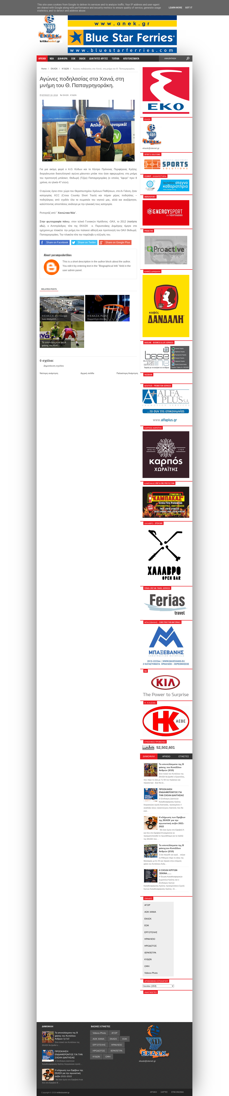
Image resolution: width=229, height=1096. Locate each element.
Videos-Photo (151, 973)
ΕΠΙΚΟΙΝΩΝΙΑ (177, 1092)
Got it (188, 7)
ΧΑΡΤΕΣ (164, 1092)
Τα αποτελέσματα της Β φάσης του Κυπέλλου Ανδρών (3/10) (66, 1035)
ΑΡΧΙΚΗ (153, 1092)
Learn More (175, 7)
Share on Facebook (57, 242)
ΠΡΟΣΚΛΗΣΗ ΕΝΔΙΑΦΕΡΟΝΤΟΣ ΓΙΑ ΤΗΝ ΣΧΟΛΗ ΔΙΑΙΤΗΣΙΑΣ (69, 1054)
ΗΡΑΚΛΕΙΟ (149, 939)
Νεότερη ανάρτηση (49, 373)
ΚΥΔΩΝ (73, 95)
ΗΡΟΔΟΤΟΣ (150, 946)
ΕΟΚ (146, 925)
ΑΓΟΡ (147, 905)
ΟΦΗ (146, 966)
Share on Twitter (87, 242)
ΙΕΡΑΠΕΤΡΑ (150, 952)
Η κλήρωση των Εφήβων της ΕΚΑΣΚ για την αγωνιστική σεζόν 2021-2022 (69, 1073)
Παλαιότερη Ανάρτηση (127, 373)
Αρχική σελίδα (87, 373)
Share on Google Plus (117, 242)
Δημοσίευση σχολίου (54, 366)
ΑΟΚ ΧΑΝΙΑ (150, 912)
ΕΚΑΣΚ (66, 95)
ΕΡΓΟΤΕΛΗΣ (150, 932)
